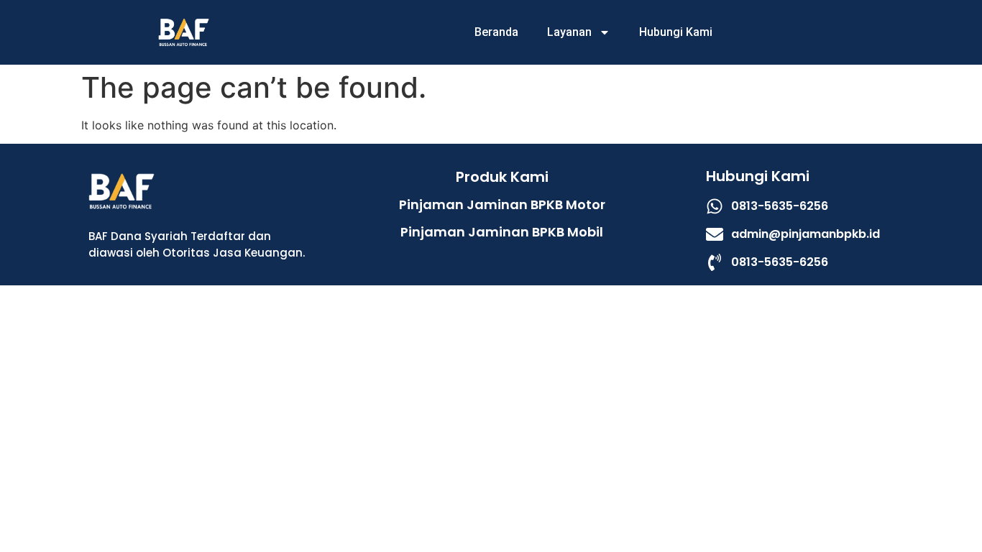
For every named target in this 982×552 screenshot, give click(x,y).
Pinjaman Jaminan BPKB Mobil (501, 232)
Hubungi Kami (675, 32)
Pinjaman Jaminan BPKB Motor (502, 204)
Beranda (496, 32)
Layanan (569, 32)
